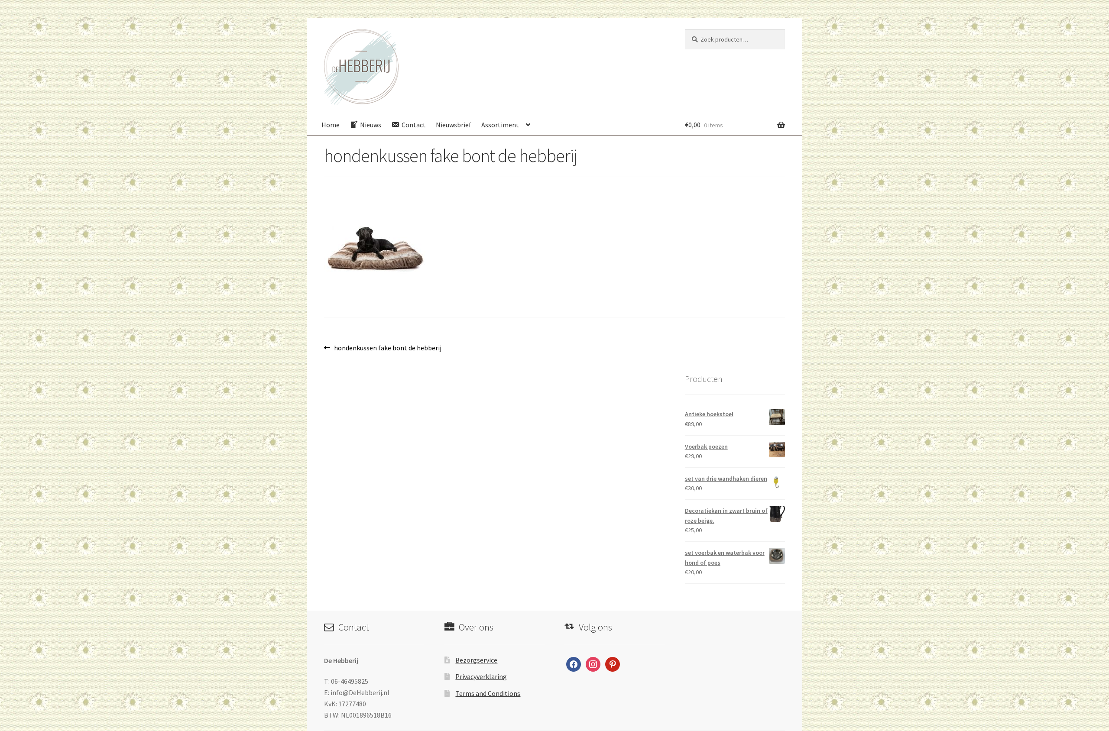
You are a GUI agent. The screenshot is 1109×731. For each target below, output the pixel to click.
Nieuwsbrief (453, 124)
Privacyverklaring (481, 676)
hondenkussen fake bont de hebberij (387, 348)
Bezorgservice (476, 660)
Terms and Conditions (487, 693)
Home (330, 124)
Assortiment (500, 124)
